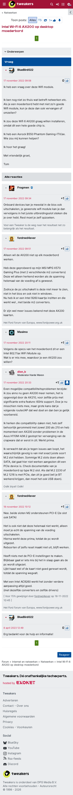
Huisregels (10, 711)
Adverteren (10, 700)
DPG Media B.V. (47, 782)
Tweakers (9, 782)
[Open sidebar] (70, 12)
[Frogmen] (11, 188)
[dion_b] (11, 372)
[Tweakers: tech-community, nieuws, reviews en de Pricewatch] (21, 4)
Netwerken (10, 12)
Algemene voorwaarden (19, 716)
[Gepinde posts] (59, 20)
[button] (4, 4)
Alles (32, 20)
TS (40, 20)
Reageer (64, 654)
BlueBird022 (25, 69)
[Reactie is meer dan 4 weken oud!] (17, 80)
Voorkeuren (24, 727)
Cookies (8, 727)
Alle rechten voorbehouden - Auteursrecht (29, 786)
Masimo (22, 332)
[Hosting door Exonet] (19, 683)
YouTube (13, 748)
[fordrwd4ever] (11, 238)
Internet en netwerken (25, 661)
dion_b (21, 371)
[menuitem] (52, 4)
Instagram (14, 753)
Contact (8, 705)
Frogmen (23, 187)
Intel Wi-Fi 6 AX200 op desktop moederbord (36, 663)
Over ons (23, 705)
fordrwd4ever (26, 238)
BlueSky (13, 742)
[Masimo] (11, 332)
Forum (5, 661)
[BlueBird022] (11, 70)
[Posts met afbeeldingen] (45, 20)
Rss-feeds (14, 758)
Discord (13, 764)
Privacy (8, 722)
